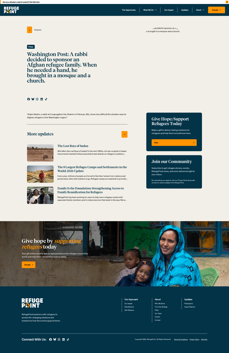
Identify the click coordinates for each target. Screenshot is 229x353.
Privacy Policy (194, 339)
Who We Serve (160, 303)
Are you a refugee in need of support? (21, 2)
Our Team (158, 313)
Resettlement (129, 307)
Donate (215, 10)
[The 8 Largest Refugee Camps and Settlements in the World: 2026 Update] (40, 174)
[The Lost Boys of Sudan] (40, 152)
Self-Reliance (129, 310)
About (199, 10)
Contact (157, 320)
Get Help (204, 339)
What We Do (148, 10)
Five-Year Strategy (161, 307)
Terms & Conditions (181, 339)
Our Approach (131, 299)
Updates (184, 10)
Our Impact (168, 10)
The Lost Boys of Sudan (73, 146)
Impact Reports (189, 307)
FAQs (157, 310)
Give (156, 142)
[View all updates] (124, 134)
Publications (188, 303)
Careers (157, 317)
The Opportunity (129, 10)
